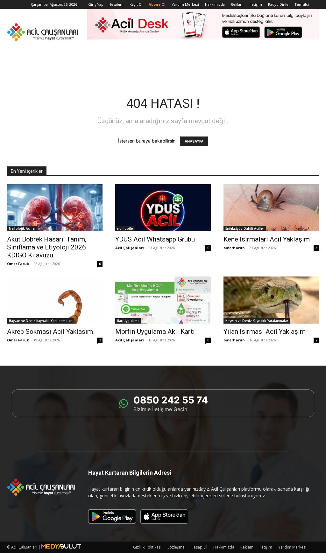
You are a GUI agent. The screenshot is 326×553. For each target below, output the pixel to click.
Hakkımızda (215, 4)
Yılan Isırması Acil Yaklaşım (264, 331)
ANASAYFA (194, 141)
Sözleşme (176, 547)
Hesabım (116, 4)
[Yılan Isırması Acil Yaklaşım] (271, 300)
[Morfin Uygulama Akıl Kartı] (163, 300)
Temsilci (301, 4)
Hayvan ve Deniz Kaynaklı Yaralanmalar (40, 320)
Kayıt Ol (136, 4)
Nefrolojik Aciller (22, 228)
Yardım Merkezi (185, 4)
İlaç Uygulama (128, 320)
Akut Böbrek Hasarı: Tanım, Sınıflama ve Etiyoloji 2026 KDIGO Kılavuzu (46, 247)
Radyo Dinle (278, 4)
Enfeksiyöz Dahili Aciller (244, 228)
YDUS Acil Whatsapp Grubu (155, 239)
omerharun (234, 247)
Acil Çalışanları (129, 247)
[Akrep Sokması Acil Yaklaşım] (55, 300)
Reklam (237, 4)
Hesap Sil (199, 547)
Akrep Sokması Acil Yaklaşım (50, 331)
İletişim (256, 4)
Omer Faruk (18, 263)
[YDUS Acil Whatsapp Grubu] (163, 207)
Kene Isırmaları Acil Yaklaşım (266, 239)
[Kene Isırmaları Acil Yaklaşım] (271, 207)
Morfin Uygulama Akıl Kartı (155, 331)
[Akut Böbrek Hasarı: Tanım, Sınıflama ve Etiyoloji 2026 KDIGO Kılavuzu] (55, 207)
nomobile (125, 228)
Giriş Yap (95, 4)
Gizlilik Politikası (147, 547)
